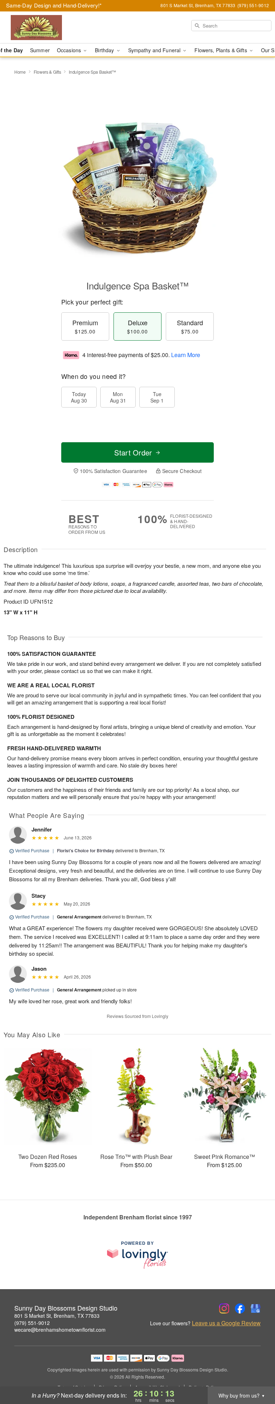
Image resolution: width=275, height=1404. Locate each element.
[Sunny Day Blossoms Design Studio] (47, 27)
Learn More (185, 355)
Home (20, 72)
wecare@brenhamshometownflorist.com (60, 1329)
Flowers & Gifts (47, 72)
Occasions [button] (69, 50)
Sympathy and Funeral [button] (155, 50)
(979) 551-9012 (32, 1322)
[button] (256, 1374)
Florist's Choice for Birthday (85, 850)
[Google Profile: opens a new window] (256, 1308)
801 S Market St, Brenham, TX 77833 (57, 1315)
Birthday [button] (105, 50)
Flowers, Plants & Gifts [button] (221, 50)
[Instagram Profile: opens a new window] (224, 1308)
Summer (40, 50)
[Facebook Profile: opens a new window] (240, 1308)
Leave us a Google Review (226, 1323)
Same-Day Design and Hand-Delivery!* (54, 5)
